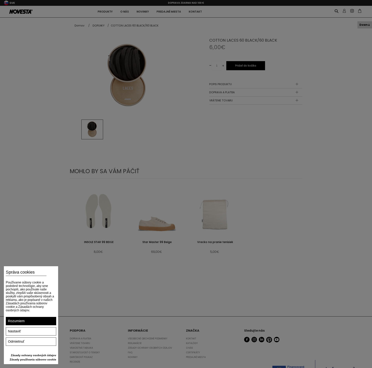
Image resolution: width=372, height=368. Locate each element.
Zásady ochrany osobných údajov (33, 355)
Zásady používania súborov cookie (33, 359)
